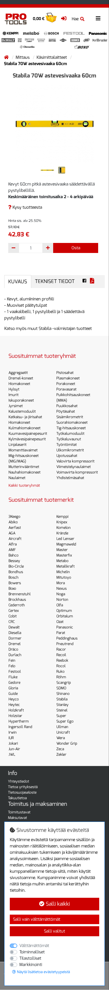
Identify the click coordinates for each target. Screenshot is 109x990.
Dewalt (14, 627)
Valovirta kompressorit (75, 461)
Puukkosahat (67, 405)
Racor (61, 649)
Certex (13, 610)
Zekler (61, 754)
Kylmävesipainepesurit (27, 439)
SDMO (61, 688)
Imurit (13, 394)
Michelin (63, 571)
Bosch (13, 577)
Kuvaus (17, 281)
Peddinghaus (67, 638)
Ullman (62, 726)
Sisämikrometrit (69, 417)
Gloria (13, 688)
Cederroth (16, 605)
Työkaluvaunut (68, 439)
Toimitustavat (19, 812)
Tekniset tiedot (55, 281)
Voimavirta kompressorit (77, 472)
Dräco (13, 649)
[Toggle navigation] (98, 18)
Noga (60, 594)
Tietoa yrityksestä (23, 786)
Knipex (61, 522)
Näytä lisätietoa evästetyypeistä (43, 971)
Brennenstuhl (19, 594)
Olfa (59, 605)
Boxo (12, 588)
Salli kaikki (57, 904)
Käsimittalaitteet (52, 57)
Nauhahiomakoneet (24, 472)
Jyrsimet (15, 405)
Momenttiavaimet (23, 450)
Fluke (12, 677)
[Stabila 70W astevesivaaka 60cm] (54, 123)
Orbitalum (64, 616)
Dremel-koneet (20, 378)
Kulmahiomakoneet (24, 428)
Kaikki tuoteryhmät (24, 485)
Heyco (13, 699)
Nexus (61, 588)
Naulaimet (16, 477)
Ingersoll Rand (20, 726)
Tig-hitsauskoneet (71, 428)
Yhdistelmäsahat (70, 477)
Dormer (14, 638)
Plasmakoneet (68, 378)
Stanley (62, 704)
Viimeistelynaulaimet (73, 466)
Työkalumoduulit (70, 433)
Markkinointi (30, 964)
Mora (60, 583)
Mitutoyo (63, 577)
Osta (75, 248)
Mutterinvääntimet (23, 466)
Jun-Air (14, 749)
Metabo (62, 560)
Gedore (14, 682)
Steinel (61, 710)
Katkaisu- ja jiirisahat (25, 417)
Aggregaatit (18, 372)
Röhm (61, 677)
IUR (11, 737)
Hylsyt (13, 389)
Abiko (13, 522)
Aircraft (14, 538)
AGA (11, 533)
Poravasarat (66, 389)
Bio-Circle (16, 566)
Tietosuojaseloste (22, 792)
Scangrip (63, 682)
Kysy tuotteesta (26, 207)
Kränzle (62, 533)
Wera (60, 737)
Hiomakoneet (19, 383)
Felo (11, 666)
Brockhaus (17, 599)
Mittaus (23, 57)
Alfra (12, 544)
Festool (14, 671)
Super (61, 715)
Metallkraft (65, 566)
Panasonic (64, 627)
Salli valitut (54, 931)
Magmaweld (66, 544)
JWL (11, 754)
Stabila (61, 699)
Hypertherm (18, 721)
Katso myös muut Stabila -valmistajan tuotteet (48, 328)
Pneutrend (65, 643)
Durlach (14, 654)
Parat (60, 632)
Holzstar (15, 715)
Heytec (14, 704)
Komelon (63, 527)
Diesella (14, 632)
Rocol (61, 666)
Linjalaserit (17, 444)
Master (62, 549)
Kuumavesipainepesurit (27, 433)
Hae (75, 19)
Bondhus (15, 571)
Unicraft (63, 732)
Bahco (13, 555)
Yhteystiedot (18, 781)
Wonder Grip (66, 743)
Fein (11, 660)
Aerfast (14, 527)
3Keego (14, 516)
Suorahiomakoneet (72, 422)
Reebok (62, 660)
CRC (11, 621)
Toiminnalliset (32, 952)
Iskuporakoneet (21, 400)
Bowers (14, 583)
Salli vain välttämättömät (36, 919)
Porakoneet (65, 383)
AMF (12, 549)
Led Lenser (65, 538)
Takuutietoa (17, 798)
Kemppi (62, 516)
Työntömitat (66, 444)
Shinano (63, 693)
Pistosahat (65, 372)
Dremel (14, 643)
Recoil (61, 654)
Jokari (13, 743)
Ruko (60, 671)
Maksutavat (17, 817)
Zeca (60, 749)
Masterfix (64, 555)
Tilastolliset (30, 958)
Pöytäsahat (65, 411)
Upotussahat (66, 455)
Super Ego (65, 721)
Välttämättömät (34, 945)
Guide (13, 693)
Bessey (14, 560)
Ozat (59, 621)
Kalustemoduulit (22, 411)
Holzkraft (16, 710)
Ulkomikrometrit (70, 450)
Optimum (64, 610)
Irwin (12, 732)
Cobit (12, 616)
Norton (62, 599)
